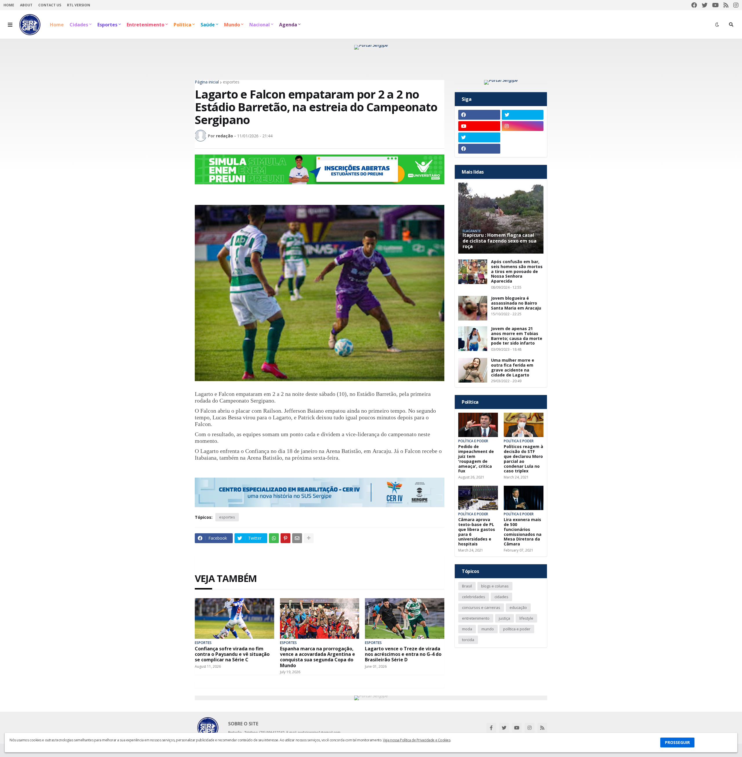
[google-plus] (523, 137)
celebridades (473, 596)
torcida (468, 639)
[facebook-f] (491, 728)
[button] (10, 25)
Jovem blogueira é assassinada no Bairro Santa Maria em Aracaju (516, 303)
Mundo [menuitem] (232, 24)
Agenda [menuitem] (288, 24)
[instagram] (736, 5)
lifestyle (526, 618)
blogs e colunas (495, 586)
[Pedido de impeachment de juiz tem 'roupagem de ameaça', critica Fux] (478, 425)
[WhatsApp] (274, 538)
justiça (504, 618)
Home (8, 5)
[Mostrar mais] (309, 538)
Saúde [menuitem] (208, 24)
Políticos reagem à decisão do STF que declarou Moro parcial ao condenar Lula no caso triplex (523, 459)
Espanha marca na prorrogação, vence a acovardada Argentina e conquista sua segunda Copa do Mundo (317, 657)
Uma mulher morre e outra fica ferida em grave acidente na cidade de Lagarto (512, 367)
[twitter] (705, 5)
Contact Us (49, 5)
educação (518, 607)
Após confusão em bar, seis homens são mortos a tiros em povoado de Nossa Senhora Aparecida (517, 271)
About (26, 5)
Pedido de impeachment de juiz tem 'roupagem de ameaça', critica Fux (476, 459)
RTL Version (78, 5)
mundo (487, 629)
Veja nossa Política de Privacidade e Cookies (416, 740)
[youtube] (715, 5)
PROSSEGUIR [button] (677, 742)
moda (467, 629)
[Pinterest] (285, 538)
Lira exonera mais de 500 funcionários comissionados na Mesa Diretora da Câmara (522, 532)
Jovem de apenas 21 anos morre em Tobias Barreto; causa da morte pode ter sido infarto (516, 336)
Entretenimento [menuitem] (145, 24)
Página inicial (207, 82)
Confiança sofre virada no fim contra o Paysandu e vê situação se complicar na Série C (232, 654)
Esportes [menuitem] (107, 24)
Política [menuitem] (182, 24)
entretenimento (476, 618)
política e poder (516, 629)
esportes (231, 82)
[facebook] (694, 5)
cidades (501, 596)
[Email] (297, 538)
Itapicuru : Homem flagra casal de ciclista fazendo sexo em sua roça (500, 240)
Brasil (467, 586)
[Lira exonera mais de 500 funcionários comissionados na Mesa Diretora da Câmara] (523, 498)
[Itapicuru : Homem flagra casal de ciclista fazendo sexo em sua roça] (500, 218)
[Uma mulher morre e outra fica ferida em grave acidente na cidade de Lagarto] (472, 370)
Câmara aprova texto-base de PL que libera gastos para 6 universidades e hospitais (476, 532)
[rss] (726, 5)
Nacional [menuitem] (259, 24)
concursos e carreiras (481, 607)
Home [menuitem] (57, 24)
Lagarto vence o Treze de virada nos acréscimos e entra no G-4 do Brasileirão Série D (403, 654)
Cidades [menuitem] (79, 24)
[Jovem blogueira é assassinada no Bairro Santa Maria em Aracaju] (472, 308)
